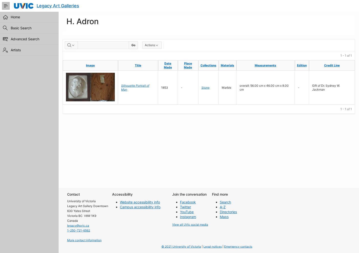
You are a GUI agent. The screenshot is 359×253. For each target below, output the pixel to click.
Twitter (185, 207)
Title (138, 65)
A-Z (223, 207)
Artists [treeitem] (16, 50)
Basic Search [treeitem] (21, 28)
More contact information (84, 240)
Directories (228, 212)
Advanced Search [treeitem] (25, 39)
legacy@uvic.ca (78, 225)
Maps (224, 217)
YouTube (187, 212)
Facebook (188, 202)
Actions (150, 45)
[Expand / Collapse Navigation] (6, 6)
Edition (302, 65)
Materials (227, 65)
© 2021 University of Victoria (181, 246)
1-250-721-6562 (78, 230)
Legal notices (212, 246)
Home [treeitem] (15, 17)
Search (225, 202)
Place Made (188, 65)
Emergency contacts (238, 246)
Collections (208, 65)
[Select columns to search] (71, 45)
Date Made (168, 65)
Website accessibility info (140, 202)
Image (90, 65)
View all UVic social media (190, 224)
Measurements (265, 65)
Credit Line (332, 65)
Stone (205, 87)
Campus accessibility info (140, 207)
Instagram (188, 217)
